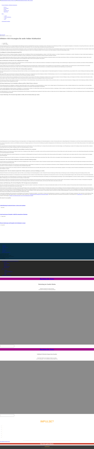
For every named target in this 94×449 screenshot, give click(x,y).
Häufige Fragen (6, 267)
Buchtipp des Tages (47, 279)
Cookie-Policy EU (79, 194)
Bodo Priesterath (2, 34)
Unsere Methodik (6, 263)
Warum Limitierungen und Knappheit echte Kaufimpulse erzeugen (12, 222)
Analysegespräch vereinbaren (6, 275)
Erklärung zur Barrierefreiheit (6, 252)
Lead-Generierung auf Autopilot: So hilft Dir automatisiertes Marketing (13, 214)
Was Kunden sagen (7, 266)
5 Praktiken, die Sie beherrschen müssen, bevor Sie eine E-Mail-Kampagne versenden (21, 195)
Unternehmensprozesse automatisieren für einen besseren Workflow (39, 194)
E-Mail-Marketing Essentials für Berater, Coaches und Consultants (12, 205)
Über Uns (5, 262)
